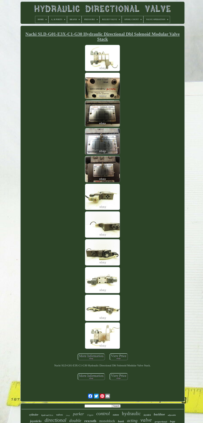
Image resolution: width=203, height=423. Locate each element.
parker (78, 414)
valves (59, 414)
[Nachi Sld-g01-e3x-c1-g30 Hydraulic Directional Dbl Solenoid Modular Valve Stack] (102, 58)
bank (121, 421)
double (75, 420)
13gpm (90, 415)
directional (55, 420)
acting (132, 420)
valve (146, 420)
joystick (147, 415)
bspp (172, 421)
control (103, 413)
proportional (161, 421)
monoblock (107, 421)
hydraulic (131, 413)
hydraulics (47, 415)
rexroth (90, 421)
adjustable (172, 415)
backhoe (159, 414)
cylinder (33, 414)
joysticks (36, 421)
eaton (116, 414)
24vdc (68, 415)
